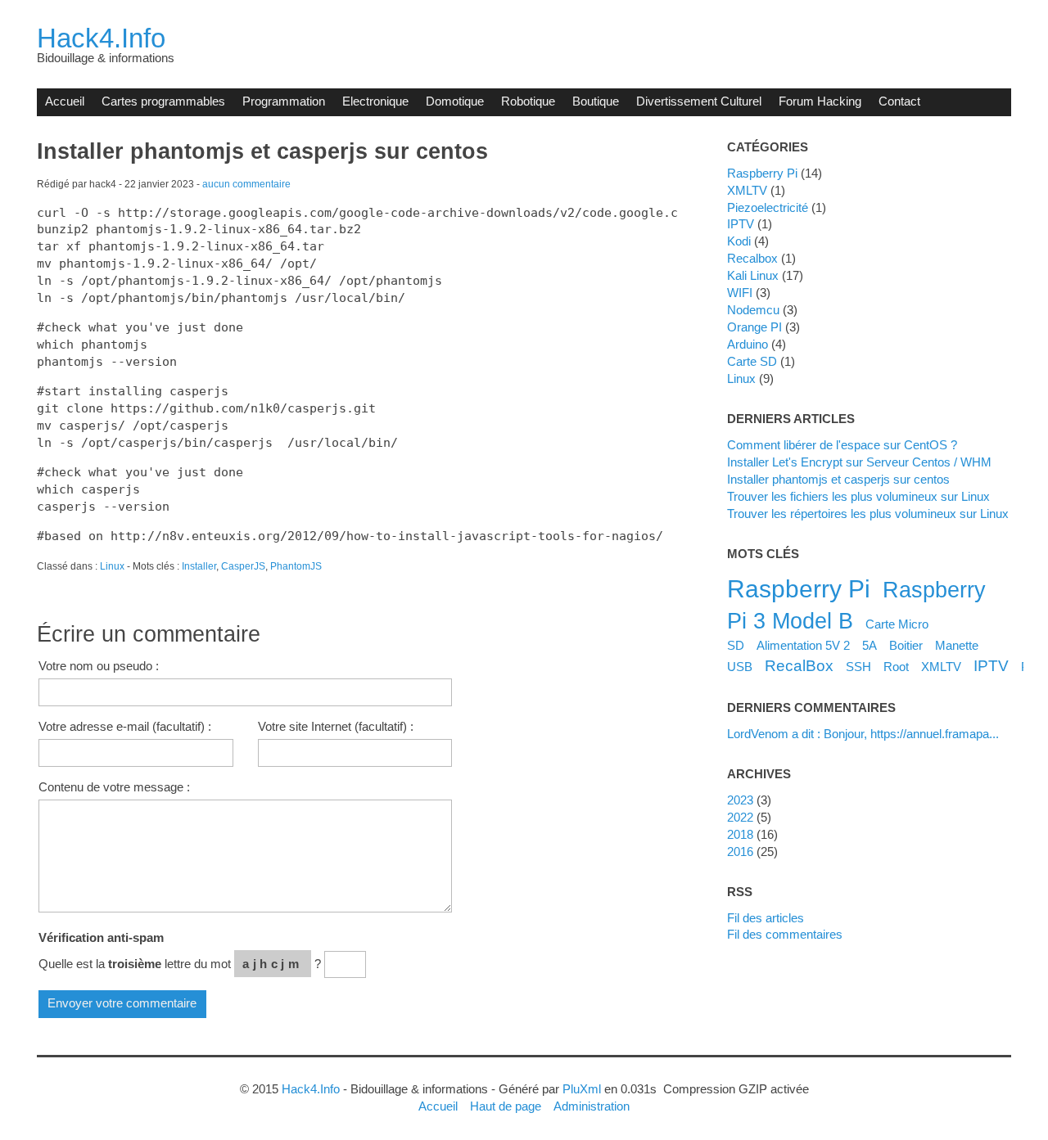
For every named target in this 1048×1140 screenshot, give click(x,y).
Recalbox (752, 258)
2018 (740, 834)
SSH (858, 667)
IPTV (740, 224)
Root (896, 667)
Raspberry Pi (762, 173)
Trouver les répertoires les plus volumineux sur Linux (868, 513)
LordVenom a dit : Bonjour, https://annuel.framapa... (863, 734)
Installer (199, 566)
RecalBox (799, 665)
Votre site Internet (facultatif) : (335, 726)
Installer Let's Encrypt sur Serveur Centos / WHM (859, 462)
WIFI (739, 293)
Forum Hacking (820, 101)
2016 (740, 851)
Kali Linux (753, 275)
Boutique (595, 101)
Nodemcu (753, 310)
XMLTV (747, 190)
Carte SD (752, 361)
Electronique (375, 101)
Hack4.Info (101, 38)
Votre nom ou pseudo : (98, 666)
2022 (740, 817)
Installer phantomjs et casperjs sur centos (838, 479)
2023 (740, 800)
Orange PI (754, 327)
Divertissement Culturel (698, 101)
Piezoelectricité (767, 207)
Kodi (739, 241)
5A (869, 645)
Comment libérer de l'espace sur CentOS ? (842, 445)
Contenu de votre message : (114, 787)
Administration (591, 1106)
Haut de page (505, 1106)
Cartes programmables (163, 101)
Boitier (906, 645)
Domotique (455, 101)
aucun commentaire (246, 184)
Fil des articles (765, 918)
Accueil (64, 101)
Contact (899, 101)
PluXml (581, 1089)
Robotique (528, 101)
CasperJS (243, 566)
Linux (112, 566)
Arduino (747, 344)
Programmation (283, 101)
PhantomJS (296, 566)
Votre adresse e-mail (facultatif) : (124, 726)
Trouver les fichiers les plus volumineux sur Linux (858, 496)
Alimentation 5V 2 (803, 645)
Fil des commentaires (784, 934)
